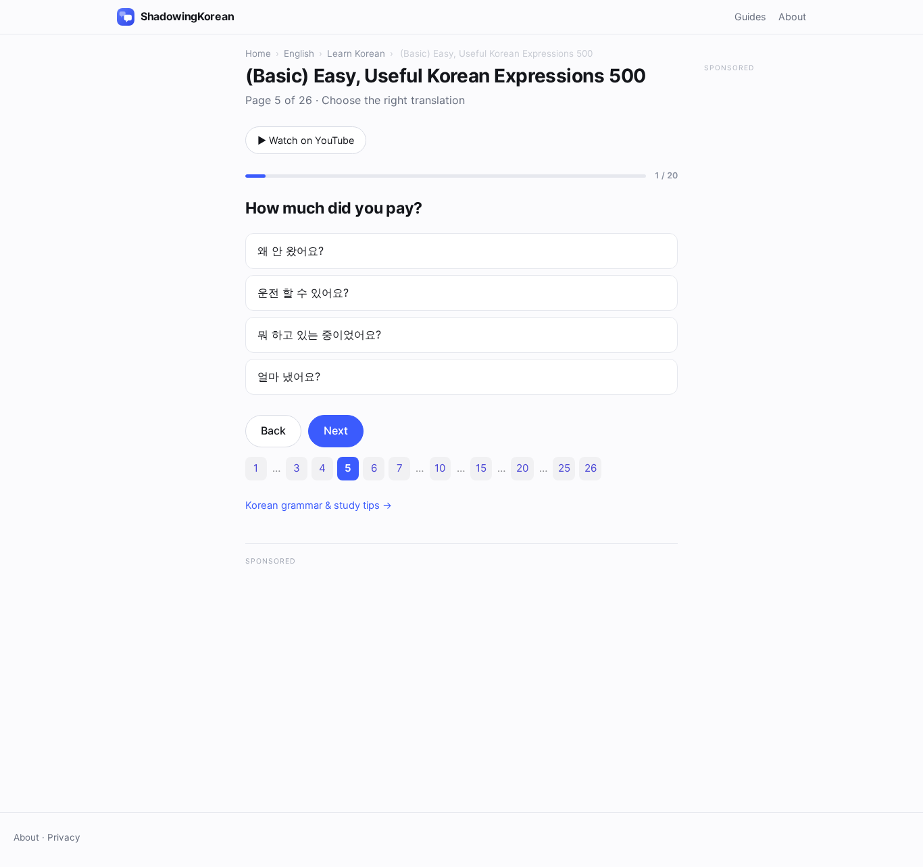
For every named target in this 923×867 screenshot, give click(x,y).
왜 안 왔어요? (290, 250)
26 (590, 468)
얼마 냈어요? (288, 376)
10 (439, 468)
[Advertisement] (461, 669)
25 (564, 468)
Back (273, 430)
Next (336, 430)
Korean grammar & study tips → (318, 505)
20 (522, 468)
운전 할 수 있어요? (303, 292)
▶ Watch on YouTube (305, 140)
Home (258, 53)
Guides (750, 16)
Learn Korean (356, 53)
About (792, 16)
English (299, 53)
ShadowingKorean (187, 16)
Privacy (63, 837)
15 (481, 468)
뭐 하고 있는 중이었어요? (319, 334)
